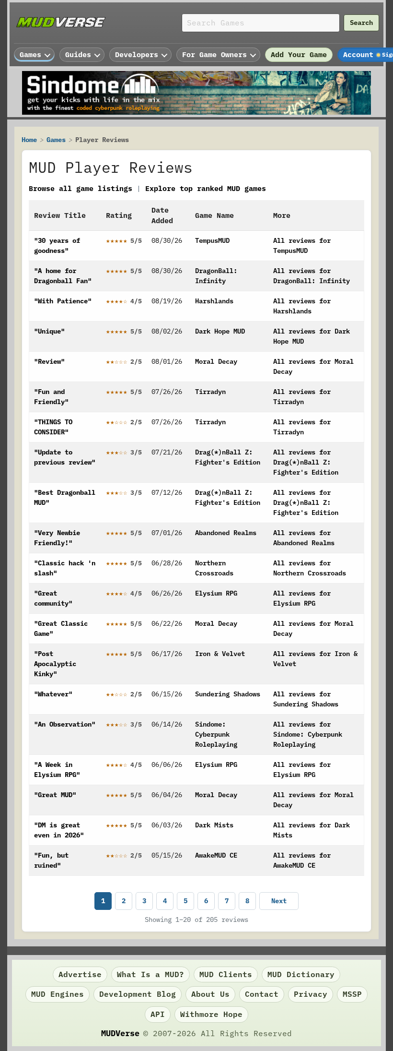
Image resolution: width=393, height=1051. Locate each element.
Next (279, 900)
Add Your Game (299, 54)
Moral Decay (216, 361)
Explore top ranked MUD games (205, 188)
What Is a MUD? (150, 974)
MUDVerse (120, 1033)
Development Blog (137, 994)
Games (56, 139)
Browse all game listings (80, 188)
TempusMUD (212, 240)
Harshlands (214, 301)
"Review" (49, 361)
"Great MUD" (55, 794)
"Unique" (49, 331)
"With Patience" (63, 301)
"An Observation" (64, 724)
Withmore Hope (211, 1014)
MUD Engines (57, 994)
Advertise (80, 974)
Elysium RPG (216, 593)
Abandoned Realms (225, 532)
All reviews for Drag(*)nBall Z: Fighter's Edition (305, 462)
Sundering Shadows (227, 694)
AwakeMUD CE (216, 855)
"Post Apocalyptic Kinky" (55, 663)
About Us (210, 994)
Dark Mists (214, 825)
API (157, 1014)
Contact (261, 994)
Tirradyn (210, 391)
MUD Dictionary (301, 974)
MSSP (352, 994)
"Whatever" (53, 694)
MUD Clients (225, 974)
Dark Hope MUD (220, 331)
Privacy (310, 994)
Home (29, 139)
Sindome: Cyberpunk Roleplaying (216, 734)
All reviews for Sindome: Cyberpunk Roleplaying (307, 734)
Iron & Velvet (220, 653)
